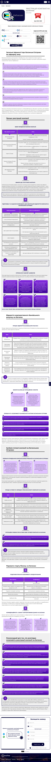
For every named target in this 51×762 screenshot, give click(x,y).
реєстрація (27, 751)
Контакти (14, 759)
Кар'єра (22, 759)
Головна (3, 759)
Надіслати (37, 744)
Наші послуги (8, 759)
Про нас (18, 759)
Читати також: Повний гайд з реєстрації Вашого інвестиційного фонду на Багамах (21, 309)
